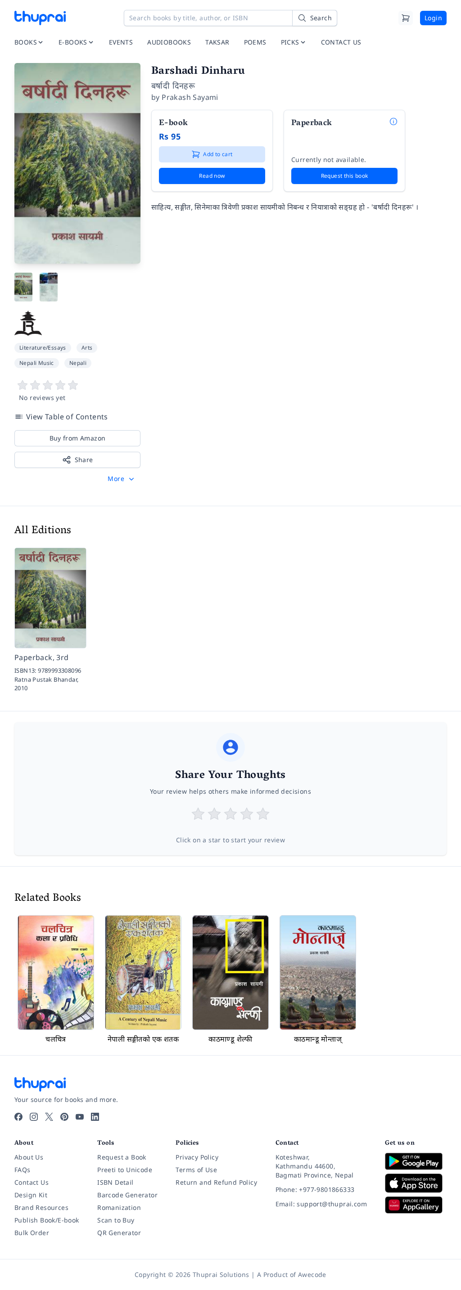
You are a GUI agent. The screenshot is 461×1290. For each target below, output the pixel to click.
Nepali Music (36, 363)
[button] (121, 479)
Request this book (344, 176)
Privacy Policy (197, 1157)
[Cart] (405, 18)
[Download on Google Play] (416, 1161)
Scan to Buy (115, 1220)
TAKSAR (217, 42)
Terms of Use (196, 1169)
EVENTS (121, 42)
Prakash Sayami (190, 97)
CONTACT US (341, 42)
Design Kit (30, 1195)
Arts (87, 347)
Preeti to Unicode (124, 1169)
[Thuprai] (40, 18)
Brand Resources (41, 1207)
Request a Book (121, 1157)
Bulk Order (31, 1232)
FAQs (22, 1169)
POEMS (255, 42)
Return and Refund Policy (216, 1182)
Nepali (77, 363)
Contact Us (31, 1182)
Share (84, 459)
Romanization (119, 1207)
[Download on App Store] (416, 1183)
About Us (28, 1157)
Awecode (312, 1274)
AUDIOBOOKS (169, 42)
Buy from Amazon (78, 438)
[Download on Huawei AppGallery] (416, 1205)
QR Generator (119, 1232)
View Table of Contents (67, 417)
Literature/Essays (42, 347)
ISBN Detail (115, 1182)
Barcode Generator (127, 1195)
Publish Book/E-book (46, 1220)
